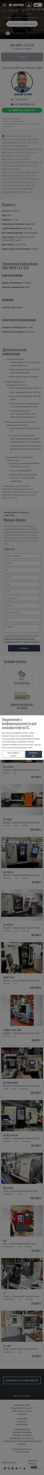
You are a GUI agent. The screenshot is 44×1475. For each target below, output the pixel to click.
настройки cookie (13, 754)
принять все (33, 754)
